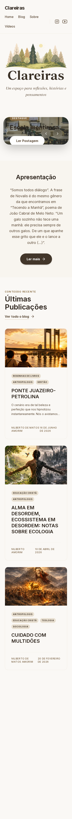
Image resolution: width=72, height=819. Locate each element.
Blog (21, 17)
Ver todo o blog (17, 316)
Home (9, 17)
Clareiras (15, 8)
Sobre (34, 17)
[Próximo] (57, 133)
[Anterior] (46, 133)
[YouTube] (64, 21)
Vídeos (10, 26)
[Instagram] (57, 21)
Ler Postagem (27, 141)
